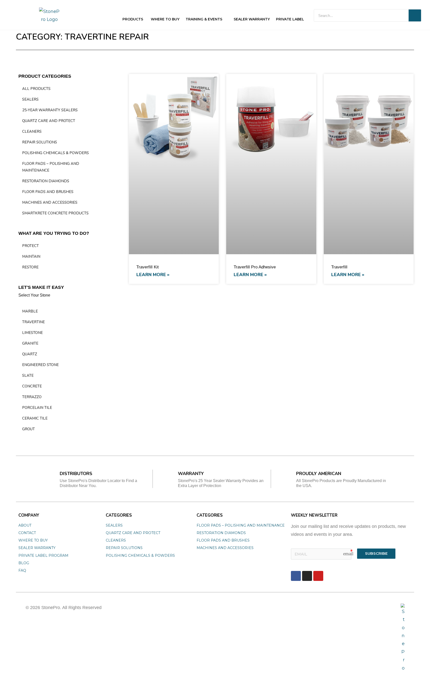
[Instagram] (307, 576)
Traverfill (339, 267)
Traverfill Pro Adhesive (255, 267)
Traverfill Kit (147, 267)
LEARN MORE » (152, 275)
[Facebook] (296, 576)
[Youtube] (318, 576)
